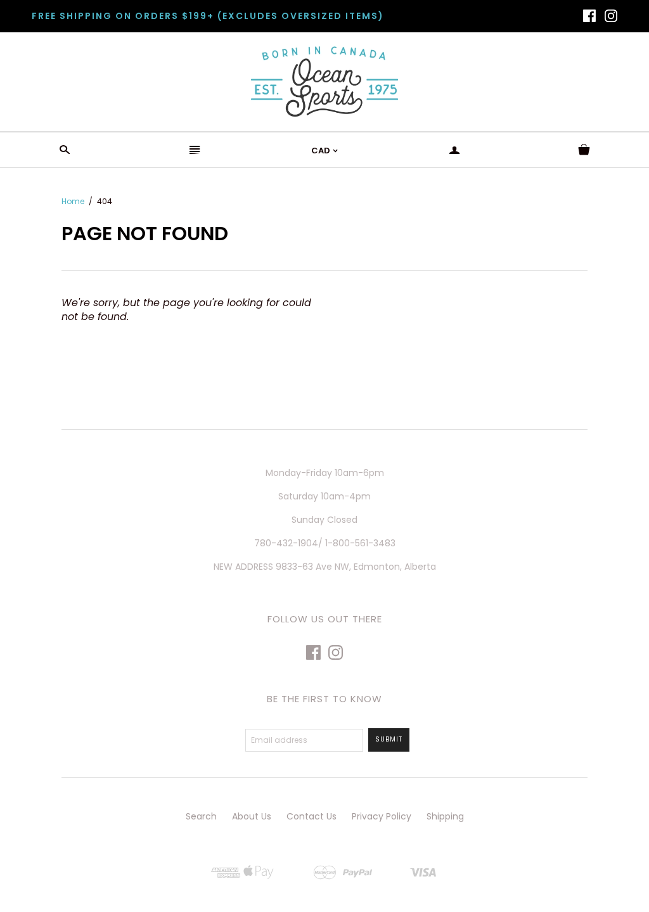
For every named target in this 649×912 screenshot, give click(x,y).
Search (201, 816)
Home (72, 201)
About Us (251, 816)
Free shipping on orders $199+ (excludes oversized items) (208, 16)
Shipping (445, 816)
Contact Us (311, 816)
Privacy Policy (381, 816)
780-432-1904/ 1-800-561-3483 (324, 543)
